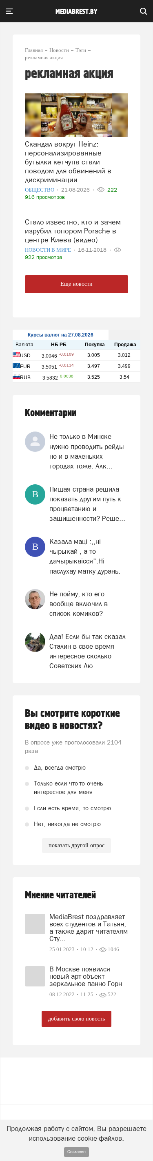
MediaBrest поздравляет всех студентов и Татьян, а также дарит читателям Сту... (88, 927)
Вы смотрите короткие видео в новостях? (72, 720)
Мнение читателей (60, 895)
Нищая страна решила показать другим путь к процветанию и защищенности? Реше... (87, 504)
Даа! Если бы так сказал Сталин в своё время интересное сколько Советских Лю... (87, 651)
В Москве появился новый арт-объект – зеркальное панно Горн (85, 976)
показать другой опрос (76, 845)
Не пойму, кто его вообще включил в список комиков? (78, 604)
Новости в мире (48, 250)
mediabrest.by (76, 12)
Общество (40, 190)
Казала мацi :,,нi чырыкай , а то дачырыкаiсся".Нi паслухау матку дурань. (84, 556)
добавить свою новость (76, 1019)
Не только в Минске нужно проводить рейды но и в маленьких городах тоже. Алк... (86, 451)
